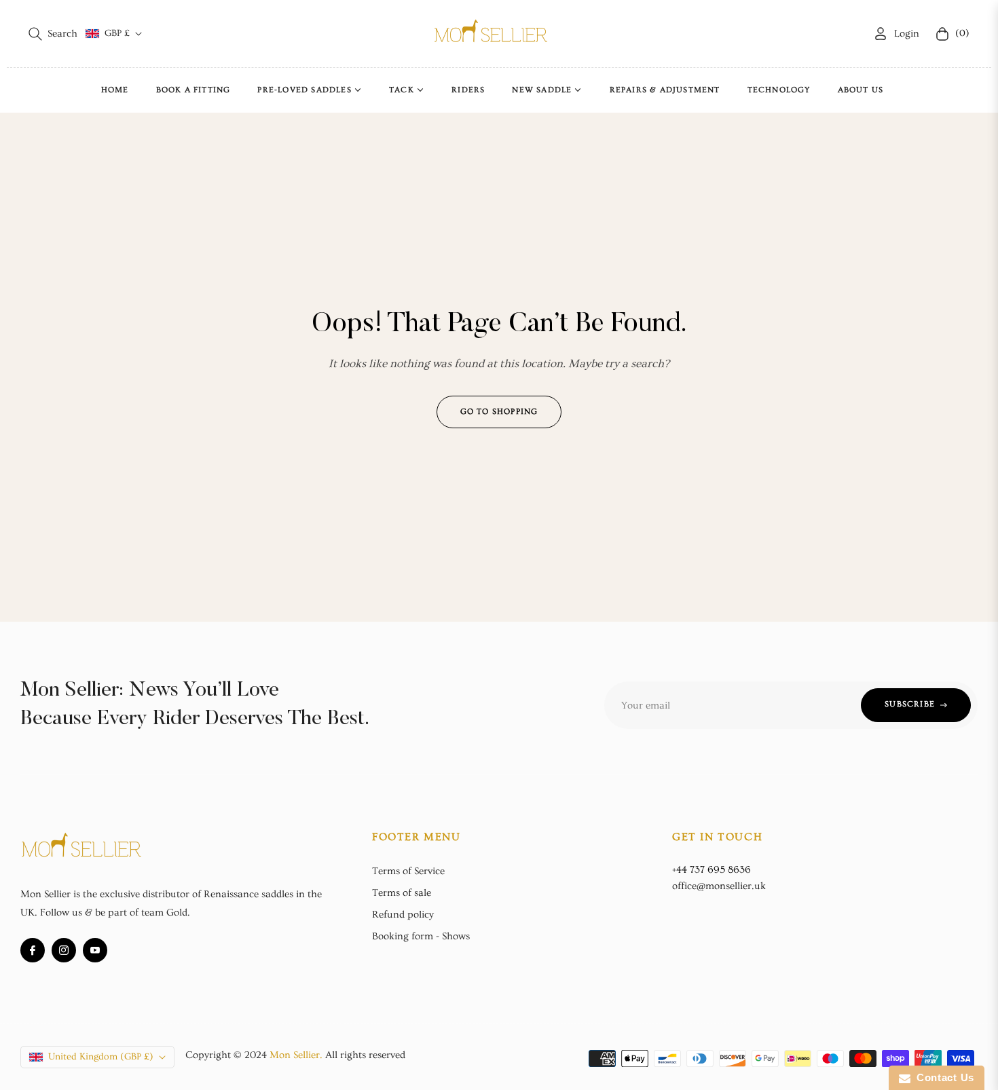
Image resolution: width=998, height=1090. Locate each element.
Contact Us (942, 1077)
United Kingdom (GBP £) (100, 1056)
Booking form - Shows (421, 936)
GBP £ (117, 33)
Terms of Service (408, 871)
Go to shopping (499, 411)
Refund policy (403, 914)
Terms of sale (401, 893)
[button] (53, 34)
